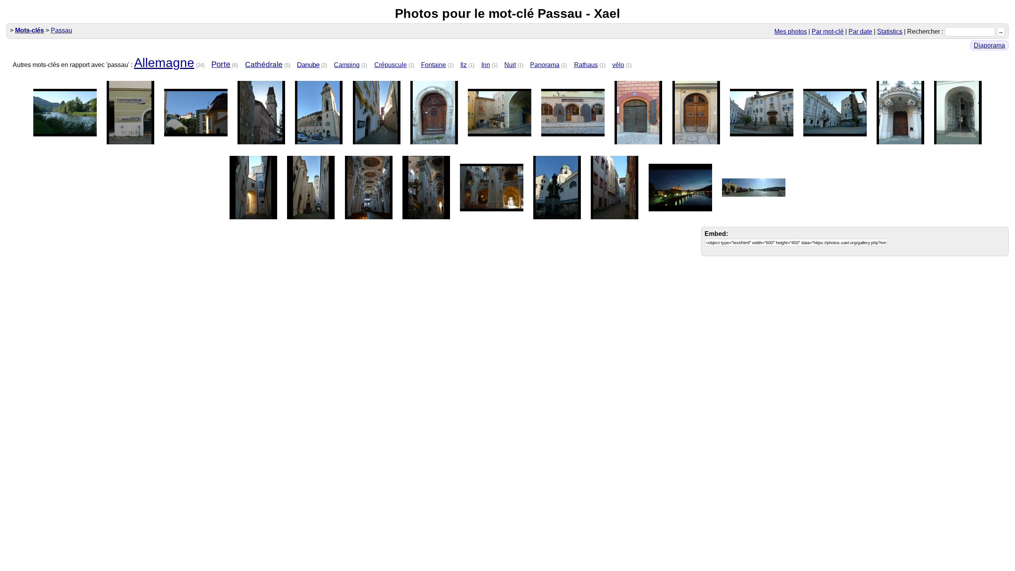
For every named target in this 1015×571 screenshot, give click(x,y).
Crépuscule (390, 64)
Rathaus (586, 64)
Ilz (463, 64)
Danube (308, 65)
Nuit (510, 64)
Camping (347, 64)
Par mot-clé (828, 31)
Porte (220, 64)
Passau (61, 30)
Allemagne (164, 63)
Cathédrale (264, 64)
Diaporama (989, 45)
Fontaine (433, 64)
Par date (860, 31)
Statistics (889, 31)
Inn (485, 64)
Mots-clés (29, 30)
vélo (618, 64)
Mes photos (790, 31)
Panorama (544, 64)
